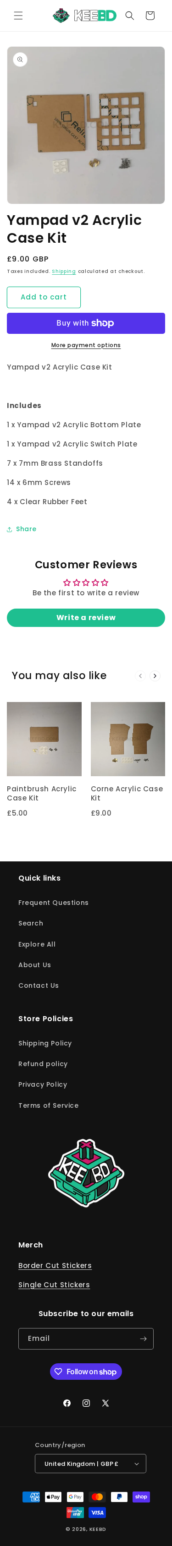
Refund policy (43, 1063)
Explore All (37, 944)
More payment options (86, 345)
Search (31, 923)
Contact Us (38, 985)
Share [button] (26, 528)
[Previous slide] (140, 675)
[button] (18, 15)
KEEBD (98, 1529)
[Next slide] (155, 675)
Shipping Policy (45, 1043)
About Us (34, 964)
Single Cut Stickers (54, 1285)
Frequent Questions (53, 902)
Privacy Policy (42, 1084)
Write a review (86, 617)
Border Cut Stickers (55, 1265)
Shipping (64, 271)
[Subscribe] (143, 1339)
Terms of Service (48, 1105)
